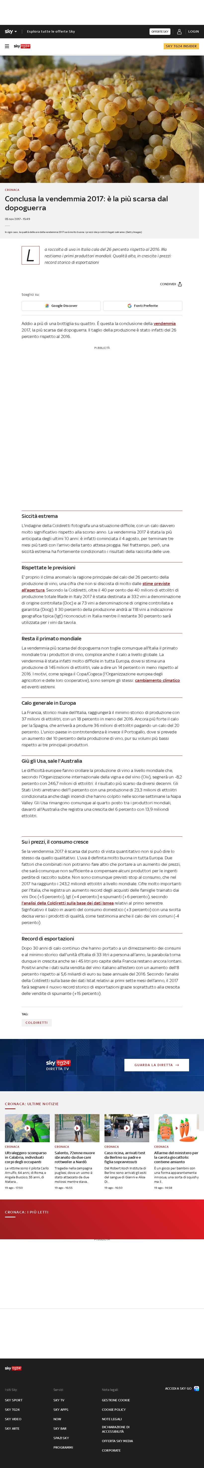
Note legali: (110, 1390)
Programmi (63, 1447)
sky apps (61, 1410)
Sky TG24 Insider (181, 46)
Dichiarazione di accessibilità (115, 1429)
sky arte (12, 1428)
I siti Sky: (11, 1390)
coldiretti (37, 1023)
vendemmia (165, 323)
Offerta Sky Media (117, 1441)
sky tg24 (12, 1410)
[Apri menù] (7, 46)
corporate (111, 1450)
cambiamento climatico (157, 680)
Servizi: (58, 1390)
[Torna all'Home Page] (22, 46)
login (193, 31)
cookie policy (114, 1410)
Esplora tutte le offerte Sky (51, 31)
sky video (13, 1419)
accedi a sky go (178, 1388)
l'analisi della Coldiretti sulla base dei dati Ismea (68, 903)
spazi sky (61, 1438)
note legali (112, 1419)
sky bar (59, 1428)
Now (57, 1419)
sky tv (58, 1400)
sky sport (13, 1400)
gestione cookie (116, 1400)
